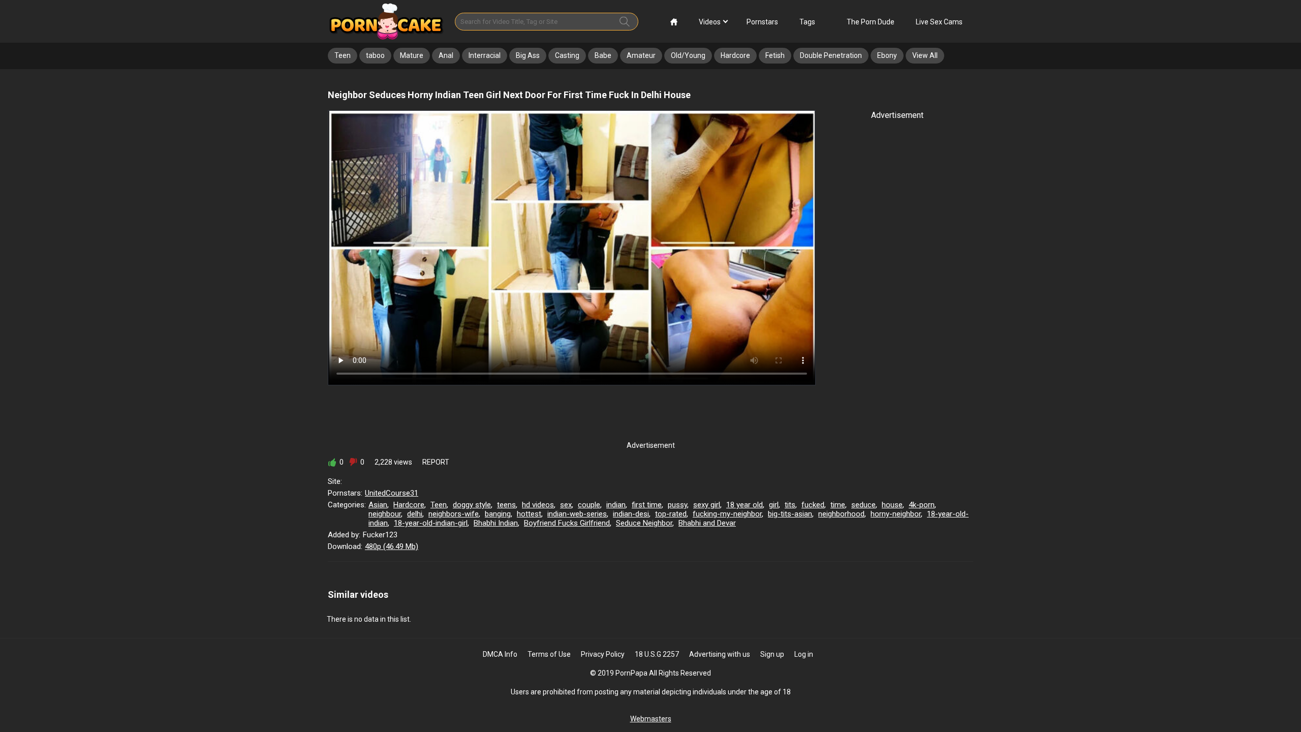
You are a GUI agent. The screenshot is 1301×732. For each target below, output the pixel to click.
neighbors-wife (453, 513)
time (837, 504)
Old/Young (688, 55)
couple (589, 504)
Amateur (641, 55)
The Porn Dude (870, 22)
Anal (446, 55)
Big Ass (528, 55)
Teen (342, 55)
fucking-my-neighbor (727, 513)
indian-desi (631, 513)
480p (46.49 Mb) (391, 546)
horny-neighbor (896, 513)
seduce (863, 504)
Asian (377, 504)
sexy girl (706, 504)
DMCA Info (500, 654)
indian (616, 504)
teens (506, 504)
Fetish (775, 55)
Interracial (485, 55)
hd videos (538, 504)
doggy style (472, 504)
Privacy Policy (603, 654)
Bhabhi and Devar (707, 523)
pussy (677, 504)
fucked (812, 504)
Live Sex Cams (939, 22)
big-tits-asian (790, 513)
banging (498, 513)
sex (566, 504)
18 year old (744, 504)
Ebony (887, 55)
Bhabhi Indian (496, 523)
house (892, 504)
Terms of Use (549, 654)
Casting (567, 55)
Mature (411, 55)
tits (790, 504)
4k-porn (922, 504)
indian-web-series (577, 513)
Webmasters (650, 719)
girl (774, 504)
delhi (414, 513)
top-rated (671, 513)
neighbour (384, 513)
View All (925, 55)
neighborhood (841, 513)
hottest (529, 513)
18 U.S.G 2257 (657, 654)
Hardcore (735, 55)
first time (647, 504)
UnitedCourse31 (391, 493)
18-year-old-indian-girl (431, 523)
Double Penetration (831, 55)
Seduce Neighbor (644, 523)
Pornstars (762, 22)
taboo (375, 55)
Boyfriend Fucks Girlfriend (567, 523)
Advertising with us (719, 654)
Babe (603, 55)
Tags (807, 22)
